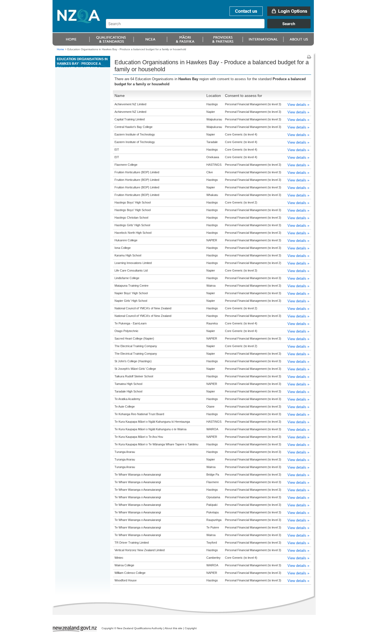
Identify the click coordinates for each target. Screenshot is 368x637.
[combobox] (211, 27)
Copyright (191, 628)
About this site (173, 628)
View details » (298, 105)
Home (60, 49)
